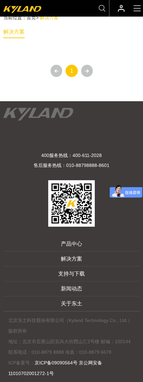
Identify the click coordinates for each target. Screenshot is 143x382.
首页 (31, 17)
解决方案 (14, 32)
